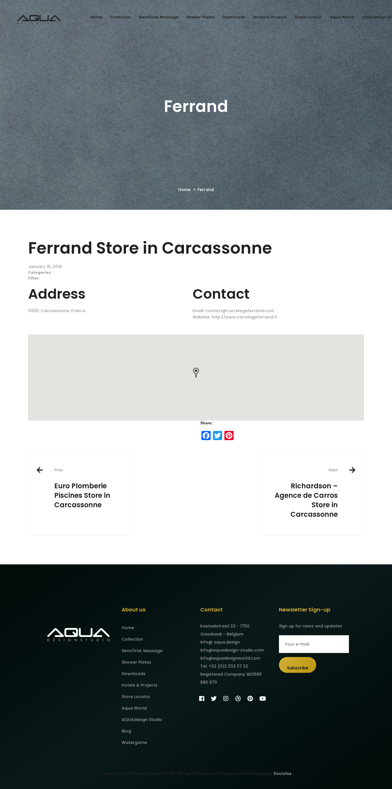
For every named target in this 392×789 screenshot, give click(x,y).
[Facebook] (202, 698)
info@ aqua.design (220, 642)
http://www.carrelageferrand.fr (244, 317)
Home (184, 190)
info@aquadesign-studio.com (232, 650)
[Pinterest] (250, 698)
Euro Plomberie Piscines (82, 488)
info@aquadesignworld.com (230, 658)
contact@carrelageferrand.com (239, 311)
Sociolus (282, 773)
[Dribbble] (237, 698)
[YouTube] (263, 698)
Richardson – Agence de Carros (306, 493)
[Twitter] (213, 698)
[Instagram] (226, 698)
